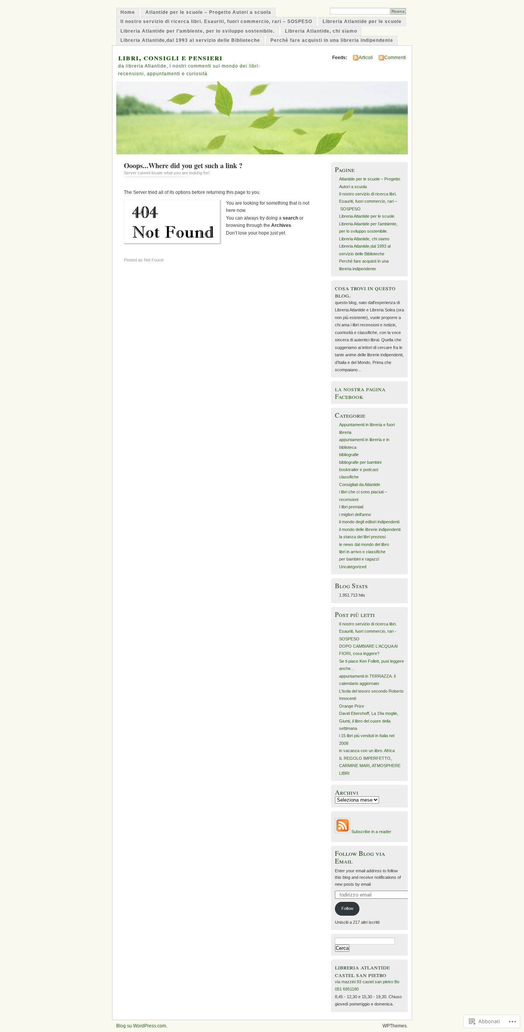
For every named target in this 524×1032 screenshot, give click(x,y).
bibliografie (349, 454)
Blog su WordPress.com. (141, 1026)
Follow (347, 908)
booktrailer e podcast (358, 469)
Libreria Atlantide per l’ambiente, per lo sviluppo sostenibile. (197, 31)
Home (127, 12)
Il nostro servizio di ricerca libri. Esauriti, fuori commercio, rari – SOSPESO (216, 21)
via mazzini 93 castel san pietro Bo (367, 981)
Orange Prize (351, 706)
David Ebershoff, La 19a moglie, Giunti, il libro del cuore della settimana (368, 721)
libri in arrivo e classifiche (362, 551)
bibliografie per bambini (360, 462)
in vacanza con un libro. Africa (367, 750)
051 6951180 (347, 989)
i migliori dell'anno (355, 514)
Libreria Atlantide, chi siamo (321, 31)
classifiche (349, 477)
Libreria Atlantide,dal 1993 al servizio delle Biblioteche (190, 40)
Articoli (366, 57)
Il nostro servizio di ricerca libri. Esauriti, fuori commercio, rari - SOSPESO (368, 631)
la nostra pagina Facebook (360, 392)
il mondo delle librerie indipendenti (369, 529)
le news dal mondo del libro (364, 544)
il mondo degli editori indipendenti (369, 521)
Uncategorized (352, 566)
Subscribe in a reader (371, 831)
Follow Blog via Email (360, 857)
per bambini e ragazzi (359, 559)
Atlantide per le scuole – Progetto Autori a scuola (208, 12)
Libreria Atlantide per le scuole (362, 21)
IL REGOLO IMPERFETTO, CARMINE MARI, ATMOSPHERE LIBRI (369, 766)
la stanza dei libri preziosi (362, 536)
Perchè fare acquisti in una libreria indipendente (331, 40)
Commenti (395, 57)
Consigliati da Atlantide (359, 484)
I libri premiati (351, 506)
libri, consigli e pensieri (170, 57)
